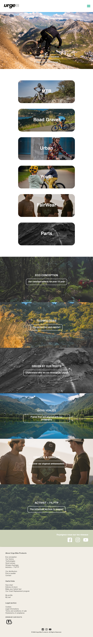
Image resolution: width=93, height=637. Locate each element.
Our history (9, 559)
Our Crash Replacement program (17, 591)
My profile (8, 595)
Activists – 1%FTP (12, 567)
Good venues (10, 563)
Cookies (8, 607)
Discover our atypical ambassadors (46, 464)
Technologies (10, 561)
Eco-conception (11, 557)
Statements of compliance (14, 613)
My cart (8, 597)
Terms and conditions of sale (16, 611)
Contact (8, 575)
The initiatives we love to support (46, 509)
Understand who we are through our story (46, 373)
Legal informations (12, 609)
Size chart (9, 585)
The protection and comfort (46, 327)
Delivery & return (11, 587)
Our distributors (11, 571)
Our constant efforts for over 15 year (46, 282)
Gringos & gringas (12, 565)
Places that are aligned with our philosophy (46, 418)
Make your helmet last (13, 589)
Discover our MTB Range (47, 62)
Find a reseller (10, 573)
